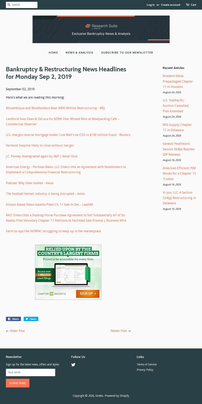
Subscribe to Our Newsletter (127, 52)
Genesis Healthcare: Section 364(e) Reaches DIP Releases (179, 149)
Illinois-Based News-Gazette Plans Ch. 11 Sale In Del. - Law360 (49, 204)
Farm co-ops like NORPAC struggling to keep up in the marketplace (53, 231)
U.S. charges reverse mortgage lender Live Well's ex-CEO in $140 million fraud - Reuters (68, 135)
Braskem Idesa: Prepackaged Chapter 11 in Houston (178, 81)
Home (53, 52)
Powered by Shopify (117, 395)
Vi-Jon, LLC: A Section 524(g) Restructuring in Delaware (179, 198)
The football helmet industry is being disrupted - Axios (45, 194)
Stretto (99, 395)
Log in (151, 5)
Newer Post (119, 331)
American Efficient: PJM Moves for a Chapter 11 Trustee (179, 173)
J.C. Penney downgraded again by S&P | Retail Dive (42, 156)
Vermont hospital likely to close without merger (40, 145)
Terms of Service (147, 364)
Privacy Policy (145, 369)
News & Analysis (79, 52)
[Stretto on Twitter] (73, 365)
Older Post (17, 331)
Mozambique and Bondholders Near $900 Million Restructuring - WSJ (55, 108)
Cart (193, 5)
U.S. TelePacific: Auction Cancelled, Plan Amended (176, 105)
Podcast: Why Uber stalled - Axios (29, 183)
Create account (170, 5)
